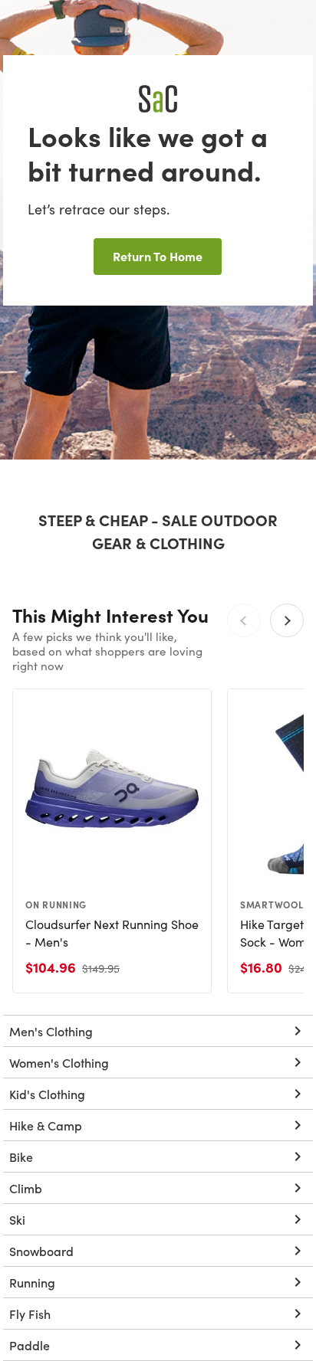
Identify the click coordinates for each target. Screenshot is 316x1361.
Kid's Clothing (47, 1093)
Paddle (29, 1344)
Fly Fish (30, 1313)
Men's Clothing (51, 1030)
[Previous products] (244, 620)
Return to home (157, 255)
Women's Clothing (59, 1062)
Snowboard (41, 1250)
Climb (25, 1187)
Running (32, 1282)
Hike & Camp (45, 1125)
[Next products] (287, 620)
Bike (21, 1156)
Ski (17, 1219)
